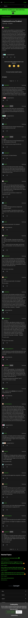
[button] (1, 2)
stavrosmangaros (8, 404)
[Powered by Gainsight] (14, 586)
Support (3, 598)
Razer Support (4, 565)
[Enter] (2, 6)
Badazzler (6, 472)
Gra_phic (6, 388)
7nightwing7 (7, 256)
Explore (3, 594)
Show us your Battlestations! (7, 578)
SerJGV (5, 277)
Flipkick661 (6, 85)
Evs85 (5, 124)
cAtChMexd (6, 292)
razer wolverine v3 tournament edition (9, 558)
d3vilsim (6, 181)
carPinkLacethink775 (8, 348)
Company (3, 602)
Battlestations (4, 580)
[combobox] (14, 6)
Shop (3, 591)
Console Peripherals (6, 16)
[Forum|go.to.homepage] (9, 2)
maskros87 (6, 27)
